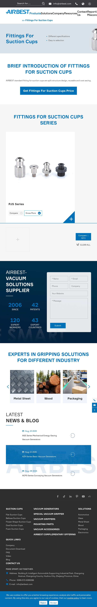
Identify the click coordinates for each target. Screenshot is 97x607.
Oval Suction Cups (14, 525)
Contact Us (13, 563)
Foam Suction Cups (15, 529)
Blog (8, 559)
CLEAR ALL (83, 244)
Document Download (15, 549)
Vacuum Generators (46, 508)
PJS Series (16, 204)
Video (8, 556)
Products (35, 13)
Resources (70, 13)
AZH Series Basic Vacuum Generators (39, 456)
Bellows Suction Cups (16, 518)
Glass (80, 518)
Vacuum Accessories (47, 529)
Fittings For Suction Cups (39, 20)
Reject (43, 603)
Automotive (83, 514)
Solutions (46, 13)
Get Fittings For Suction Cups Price (48, 91)
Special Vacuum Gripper (49, 514)
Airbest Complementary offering (55, 534)
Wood (48, 398)
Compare (16, 213)
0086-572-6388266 (25, 580)
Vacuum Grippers (44, 519)
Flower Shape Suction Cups (18, 522)
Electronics (83, 532)
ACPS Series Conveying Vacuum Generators (42, 475)
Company (58, 13)
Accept (53, 603)
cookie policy (73, 598)
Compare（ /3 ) (83, 236)
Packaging (75, 398)
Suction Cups (14, 508)
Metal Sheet (22, 398)
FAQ (8, 552)
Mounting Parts (44, 524)
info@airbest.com (62, 3)
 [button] (89, 387)
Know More (33, 213)
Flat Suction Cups (14, 514)
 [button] (8, 387)
